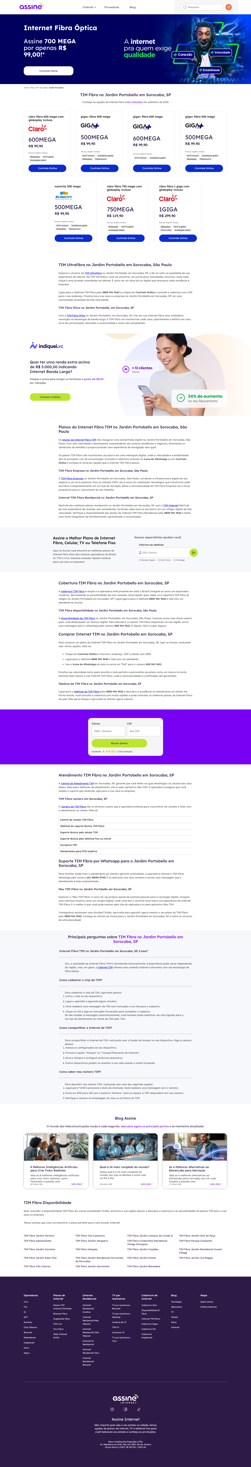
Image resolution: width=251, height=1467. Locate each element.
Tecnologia (176, 1301)
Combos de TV (119, 1322)
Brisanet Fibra (60, 1313)
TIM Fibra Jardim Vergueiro (91, 1240)
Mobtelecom (30, 1337)
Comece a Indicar (50, 397)
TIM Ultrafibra (93, 273)
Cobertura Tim (149, 1329)
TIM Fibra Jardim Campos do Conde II (150, 1235)
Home (26, 88)
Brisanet (28, 1332)
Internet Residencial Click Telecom (91, 1332)
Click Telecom (30, 1327)
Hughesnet (29, 1342)
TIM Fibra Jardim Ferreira (39, 1235)
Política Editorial (208, 1307)
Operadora (176, 1307)
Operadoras (31, 1295)
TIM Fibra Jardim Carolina (39, 1249)
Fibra (32, 88)
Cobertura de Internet (149, 1297)
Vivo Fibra (58, 1329)
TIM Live (57, 1324)
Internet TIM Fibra (151, 1319)
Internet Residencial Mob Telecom (91, 1320)
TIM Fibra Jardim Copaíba (142, 1249)
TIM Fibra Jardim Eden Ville (40, 1257)
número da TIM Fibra (73, 806)
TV (172, 1312)
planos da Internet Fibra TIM (79, 439)
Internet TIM (105, 967)
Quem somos (206, 1301)
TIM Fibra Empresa (72, 478)
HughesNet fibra (61, 1319)
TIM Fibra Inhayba (86, 1249)
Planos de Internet (59, 1297)
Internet (87, 7)
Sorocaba (43, 88)
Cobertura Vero (149, 1305)
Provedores (111, 7)
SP (37, 88)
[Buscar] (229, 7)
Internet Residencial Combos (88, 1308)
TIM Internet (170, 505)
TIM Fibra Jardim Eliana (141, 1257)
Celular (174, 1317)
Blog (133, 7)
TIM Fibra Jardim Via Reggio (196, 1257)
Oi (25, 1312)
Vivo (26, 1301)
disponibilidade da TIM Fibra (78, 618)
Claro (26, 1347)
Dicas (174, 1322)
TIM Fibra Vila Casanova (90, 1235)
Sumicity (28, 1322)
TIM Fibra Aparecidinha (37, 1240)
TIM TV (115, 1327)
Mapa (203, 1295)
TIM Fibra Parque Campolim (195, 1240)
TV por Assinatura (118, 1297)
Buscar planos (119, 743)
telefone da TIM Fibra (87, 691)
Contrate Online (48, 70)
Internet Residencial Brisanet (88, 1361)
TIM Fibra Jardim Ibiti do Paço (197, 1235)
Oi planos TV (118, 1332)
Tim (25, 1307)
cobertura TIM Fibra (73, 591)
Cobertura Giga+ (150, 1324)
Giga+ (27, 1353)
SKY (26, 1317)
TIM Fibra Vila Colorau (37, 1266)
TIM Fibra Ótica (76, 315)
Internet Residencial (89, 1297)
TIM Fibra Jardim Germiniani (92, 1266)
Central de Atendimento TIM (77, 783)
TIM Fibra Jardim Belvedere (143, 1266)
